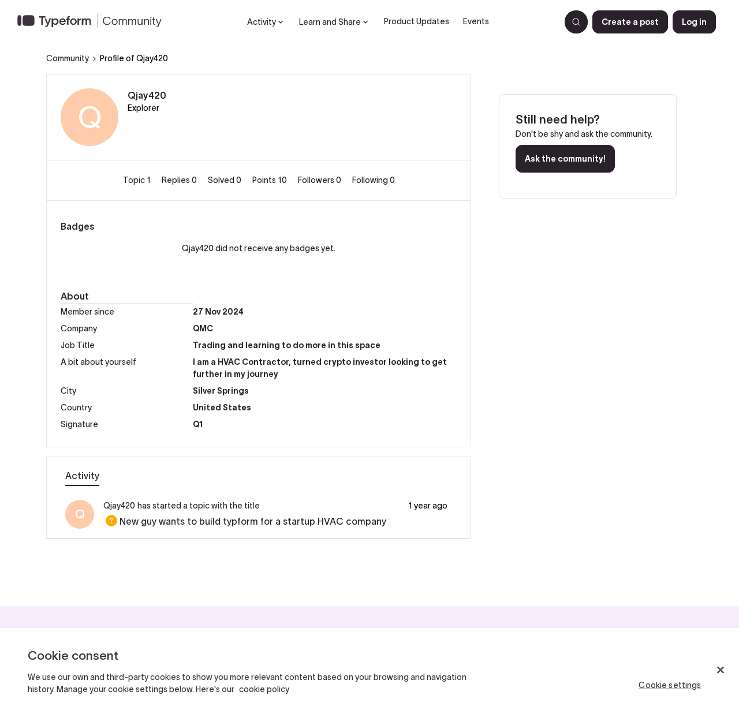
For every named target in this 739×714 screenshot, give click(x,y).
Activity (82, 475)
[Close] (720, 670)
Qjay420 (147, 95)
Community (67, 58)
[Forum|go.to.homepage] (94, 22)
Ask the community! (565, 158)
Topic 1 (137, 180)
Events (476, 21)
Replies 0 (180, 180)
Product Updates (416, 21)
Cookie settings (670, 685)
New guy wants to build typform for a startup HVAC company (244, 521)
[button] (630, 21)
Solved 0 (225, 180)
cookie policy (264, 689)
